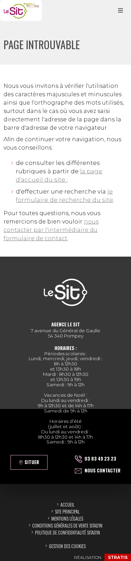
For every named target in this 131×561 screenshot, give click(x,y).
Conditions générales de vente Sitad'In (67, 525)
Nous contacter (103, 470)
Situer (31, 461)
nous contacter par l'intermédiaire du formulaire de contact (51, 230)
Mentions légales (67, 518)
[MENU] (120, 10)
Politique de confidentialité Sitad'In (67, 532)
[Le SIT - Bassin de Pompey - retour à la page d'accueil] (21, 10)
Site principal (67, 511)
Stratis (118, 557)
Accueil (67, 504)
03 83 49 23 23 (100, 458)
